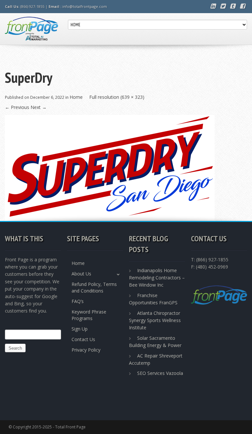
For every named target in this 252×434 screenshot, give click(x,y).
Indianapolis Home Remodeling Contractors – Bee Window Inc (157, 277)
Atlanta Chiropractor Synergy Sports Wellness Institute (155, 320)
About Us (81, 274)
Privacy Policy (86, 350)
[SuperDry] (110, 167)
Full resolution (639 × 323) (116, 97)
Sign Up (80, 329)
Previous (17, 107)
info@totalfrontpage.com (84, 6)
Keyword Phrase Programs (89, 315)
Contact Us (83, 339)
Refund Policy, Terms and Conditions (94, 287)
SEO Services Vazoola (160, 373)
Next (39, 107)
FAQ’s (78, 301)
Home (76, 97)
